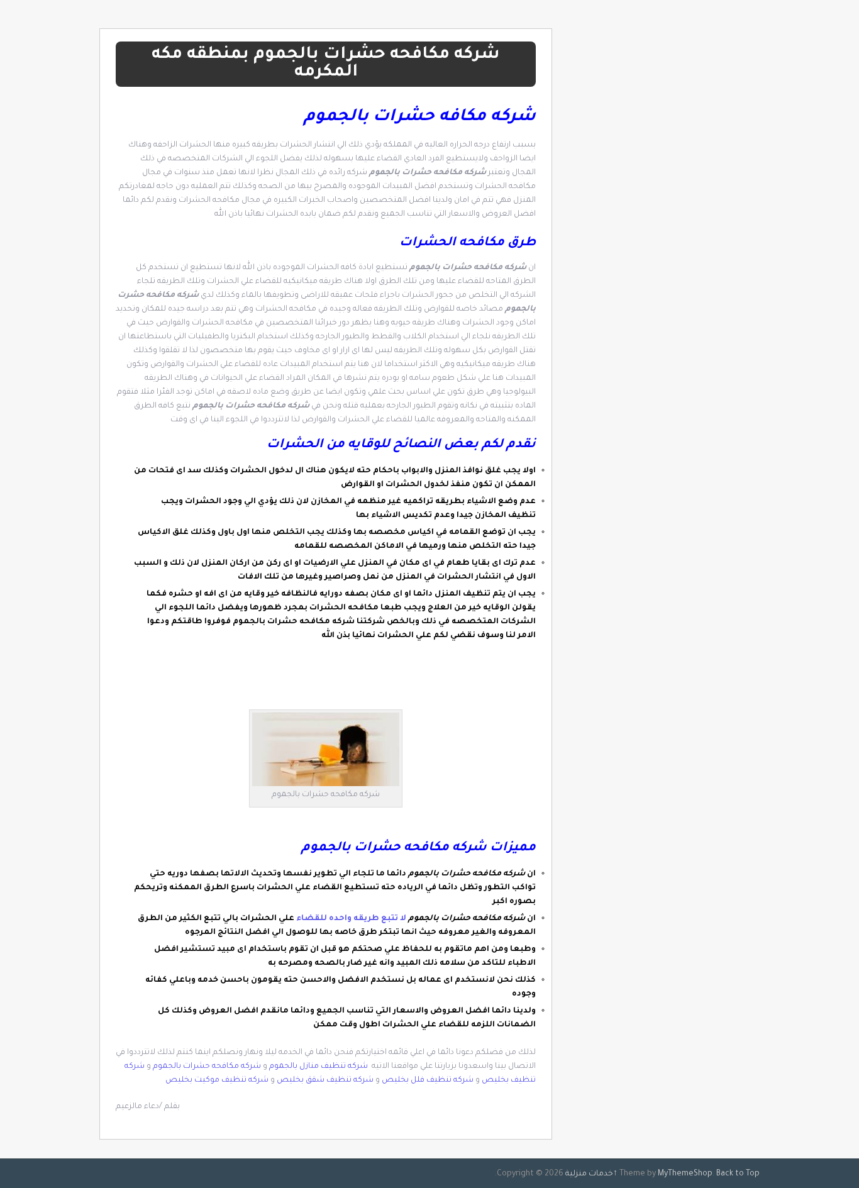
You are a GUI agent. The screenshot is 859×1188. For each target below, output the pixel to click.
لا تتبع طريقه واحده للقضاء (350, 918)
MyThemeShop (685, 1174)
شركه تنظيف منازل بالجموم (319, 1066)
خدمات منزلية (589, 1174)
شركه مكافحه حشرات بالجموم (207, 1066)
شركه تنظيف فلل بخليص (428, 1080)
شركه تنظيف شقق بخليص (325, 1080)
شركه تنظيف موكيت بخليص (217, 1080)
